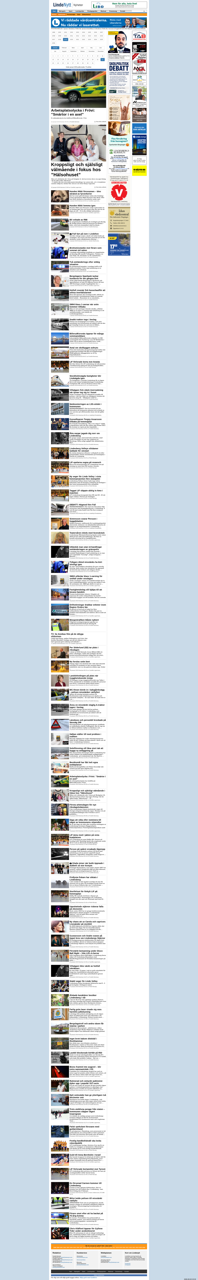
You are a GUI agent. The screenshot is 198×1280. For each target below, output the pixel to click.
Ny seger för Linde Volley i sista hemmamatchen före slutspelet (85, 477)
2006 (95, 32)
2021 (77, 39)
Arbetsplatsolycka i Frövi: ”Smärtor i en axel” (73, 112)
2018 (59, 39)
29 (83, 63)
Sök (144, 11)
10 (97, 56)
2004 (83, 32)
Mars (73, 47)
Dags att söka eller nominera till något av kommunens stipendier (85, 821)
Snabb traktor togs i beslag (83, 319)
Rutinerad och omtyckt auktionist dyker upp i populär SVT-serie (86, 1082)
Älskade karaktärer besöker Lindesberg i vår (83, 996)
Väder (78, 14)
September (73, 51)
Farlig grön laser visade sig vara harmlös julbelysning (85, 1010)
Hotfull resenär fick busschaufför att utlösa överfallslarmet (87, 291)
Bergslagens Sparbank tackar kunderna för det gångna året (84, 277)
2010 (65, 36)
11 (102, 56)
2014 (89, 36)
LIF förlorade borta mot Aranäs (85, 362)
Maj (91, 47)
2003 (77, 32)
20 (92, 59)
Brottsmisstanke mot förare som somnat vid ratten (86, 249)
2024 (95, 39)
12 (53, 59)
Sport (70, 11)
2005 (89, 32)
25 (63, 63)
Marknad (103, 11)
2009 (59, 36)
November (92, 51)
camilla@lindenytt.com (66, 1259)
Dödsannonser (86, 14)
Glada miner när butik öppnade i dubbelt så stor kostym (87, 864)
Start (54, 11)
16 (73, 59)
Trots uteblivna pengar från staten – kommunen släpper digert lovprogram (87, 1111)
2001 (65, 32)
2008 (53, 36)
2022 (83, 39)
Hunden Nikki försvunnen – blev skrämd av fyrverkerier (85, 192)
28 (78, 63)
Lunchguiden (80, 11)
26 (68, 63)
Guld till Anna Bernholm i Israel (85, 1155)
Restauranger (71, 14)
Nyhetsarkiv (61, 14)
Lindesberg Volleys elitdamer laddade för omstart (84, 449)
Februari (64, 47)
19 (87, 59)
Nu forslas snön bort (80, 661)
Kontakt (122, 11)
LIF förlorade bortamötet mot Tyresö (87, 1169)
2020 (71, 39)
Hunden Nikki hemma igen (82, 205)
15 (68, 59)
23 (53, 63)
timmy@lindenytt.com (59, 1267)
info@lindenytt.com (82, 1257)
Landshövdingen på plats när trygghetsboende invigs (84, 677)
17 (78, 59)
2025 (101, 39)
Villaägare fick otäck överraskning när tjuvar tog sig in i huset (86, 391)
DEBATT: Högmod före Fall (83, 505)
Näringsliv (62, 11)
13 (58, 59)
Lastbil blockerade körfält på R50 (86, 1053)
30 (87, 63)
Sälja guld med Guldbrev (88, 1277)
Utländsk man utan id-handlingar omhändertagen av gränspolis (86, 548)
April (82, 47)
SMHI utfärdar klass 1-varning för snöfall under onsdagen (86, 577)
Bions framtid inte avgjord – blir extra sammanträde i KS (85, 1068)
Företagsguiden (92, 11)
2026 (53, 43)
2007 (101, 32)
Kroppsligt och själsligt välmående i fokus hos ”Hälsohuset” (77, 169)
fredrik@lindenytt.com (66, 1257)
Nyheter (54, 14)
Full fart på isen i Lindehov (85, 234)
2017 (53, 39)
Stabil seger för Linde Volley (83, 981)
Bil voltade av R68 (78, 220)
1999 (53, 32)
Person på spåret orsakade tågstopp (87, 849)
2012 (77, 36)
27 (73, 63)
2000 (59, 32)
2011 (71, 36)
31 (92, 63)
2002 (71, 32)
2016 (101, 36)
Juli (55, 51)
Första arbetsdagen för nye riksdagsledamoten (83, 806)
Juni (100, 47)
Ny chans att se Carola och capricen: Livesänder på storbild (88, 923)
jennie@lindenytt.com (66, 1262)
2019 (65, 39)
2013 (83, 36)
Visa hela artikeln (101, 121)
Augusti (64, 51)
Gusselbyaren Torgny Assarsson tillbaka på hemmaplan (86, 420)
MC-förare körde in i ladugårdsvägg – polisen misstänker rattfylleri (87, 691)
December (101, 51)
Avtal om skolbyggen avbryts (84, 348)
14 (63, 59)
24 (58, 63)
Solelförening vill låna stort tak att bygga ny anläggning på (86, 749)
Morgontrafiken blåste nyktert (84, 620)
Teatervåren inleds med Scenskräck (87, 533)
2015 (95, 36)
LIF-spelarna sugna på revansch (85, 462)
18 (83, 59)
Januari (55, 47)
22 (102, 59)
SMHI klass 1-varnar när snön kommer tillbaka (84, 305)
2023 (89, 39)
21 (97, 59)
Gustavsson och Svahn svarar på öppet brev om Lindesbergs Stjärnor (87, 937)
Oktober (82, 51)
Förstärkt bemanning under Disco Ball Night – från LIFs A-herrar (86, 952)
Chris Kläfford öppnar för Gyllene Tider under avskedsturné (86, 1229)
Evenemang (113, 11)
